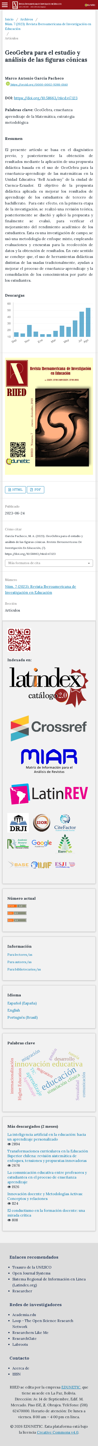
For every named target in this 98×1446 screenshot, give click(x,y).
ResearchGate (24, 1338)
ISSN (16, 1374)
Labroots (20, 1344)
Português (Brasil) (22, 1017)
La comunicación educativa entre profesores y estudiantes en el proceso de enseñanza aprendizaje (47, 1177)
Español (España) (22, 1003)
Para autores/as (19, 962)
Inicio (9, 19)
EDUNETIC (70, 1387)
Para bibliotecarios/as (24, 969)
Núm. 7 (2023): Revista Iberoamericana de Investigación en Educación (48, 26)
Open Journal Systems (31, 1273)
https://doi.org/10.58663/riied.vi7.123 (46, 98)
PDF (37, 490)
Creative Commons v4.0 (57, 1432)
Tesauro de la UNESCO (31, 1267)
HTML (17, 490)
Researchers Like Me (30, 1332)
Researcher (22, 1291)
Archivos (26, 19)
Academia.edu (24, 1315)
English (13, 1010)
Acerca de (20, 1368)
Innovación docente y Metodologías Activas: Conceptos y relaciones (45, 1196)
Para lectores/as (19, 955)
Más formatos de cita (24, 563)
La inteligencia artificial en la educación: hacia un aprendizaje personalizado (46, 1137)
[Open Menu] (5, 5)
